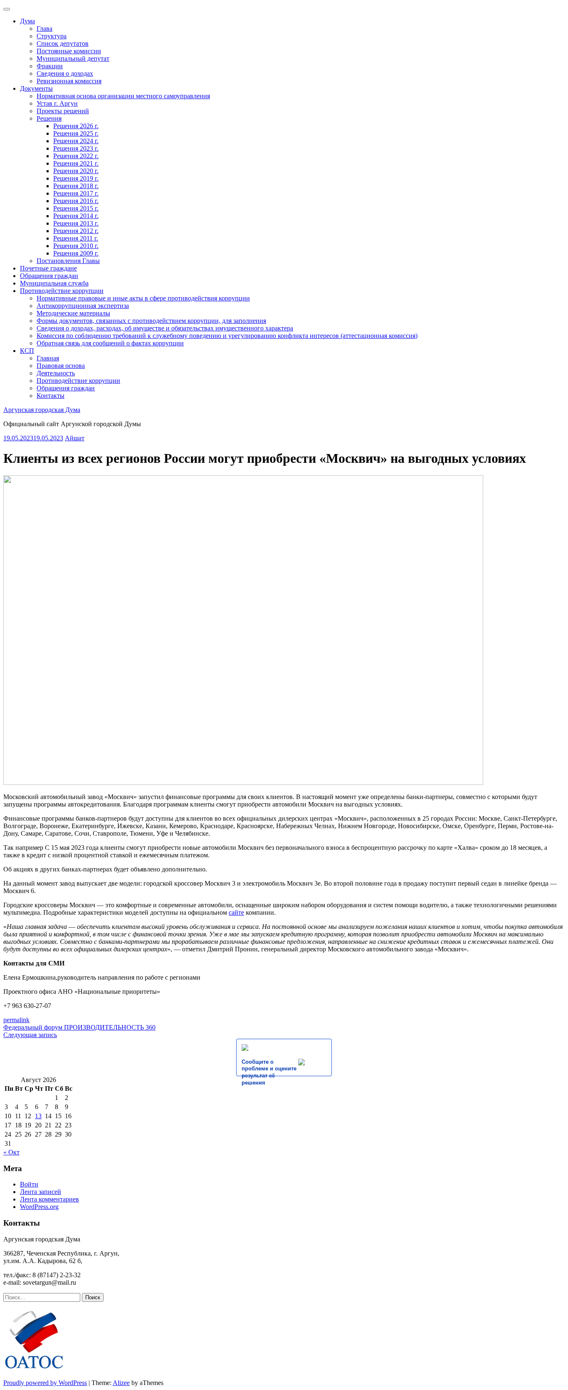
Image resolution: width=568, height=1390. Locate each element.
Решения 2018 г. (76, 185)
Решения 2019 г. (76, 178)
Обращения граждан (49, 275)
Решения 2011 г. (75, 238)
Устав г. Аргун (57, 103)
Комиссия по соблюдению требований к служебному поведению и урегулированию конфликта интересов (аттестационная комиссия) (227, 335)
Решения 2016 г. (76, 200)
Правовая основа (61, 365)
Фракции (50, 66)
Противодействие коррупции (62, 290)
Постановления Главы (68, 260)
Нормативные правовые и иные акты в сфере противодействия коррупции (143, 298)
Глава (44, 28)
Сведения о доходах (65, 73)
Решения (49, 118)
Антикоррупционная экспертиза (83, 305)
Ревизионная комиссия (69, 80)
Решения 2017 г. (76, 193)
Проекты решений (63, 110)
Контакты (50, 395)
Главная (48, 358)
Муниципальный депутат (73, 58)
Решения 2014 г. (76, 215)
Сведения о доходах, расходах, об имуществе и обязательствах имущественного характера (165, 328)
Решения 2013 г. (76, 223)
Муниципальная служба (54, 283)
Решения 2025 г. (76, 133)
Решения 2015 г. (76, 208)
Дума (27, 21)
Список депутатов (63, 43)
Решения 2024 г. (76, 140)
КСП (27, 350)
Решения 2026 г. (76, 125)
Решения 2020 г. (76, 170)
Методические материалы (73, 313)
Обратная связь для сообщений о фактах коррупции (110, 343)
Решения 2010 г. (76, 245)
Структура (52, 36)
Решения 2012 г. (76, 230)
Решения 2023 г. (76, 148)
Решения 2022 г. (76, 155)
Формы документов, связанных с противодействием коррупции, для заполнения (151, 320)
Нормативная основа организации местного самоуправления (123, 95)
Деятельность (56, 373)
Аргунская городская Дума (41, 409)
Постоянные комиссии (69, 51)
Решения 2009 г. (76, 253)
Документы (36, 88)
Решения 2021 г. (76, 163)
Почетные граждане (48, 268)
